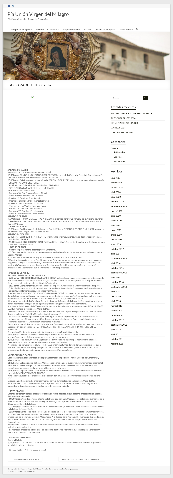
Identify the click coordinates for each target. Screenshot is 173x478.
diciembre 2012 (118, 315)
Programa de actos (71, 29)
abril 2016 (116, 263)
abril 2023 (116, 196)
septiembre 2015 (119, 272)
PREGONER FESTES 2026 (123, 118)
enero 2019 (116, 234)
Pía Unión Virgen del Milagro (38, 14)
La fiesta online (126, 29)
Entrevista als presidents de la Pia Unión (81, 459)
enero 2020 (116, 220)
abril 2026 (116, 178)
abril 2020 (116, 215)
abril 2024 (116, 192)
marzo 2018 (116, 239)
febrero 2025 (117, 187)
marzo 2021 (116, 211)
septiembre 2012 (119, 324)
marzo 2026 (116, 182)
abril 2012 (116, 334)
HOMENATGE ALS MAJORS (124, 123)
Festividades (32, 450)
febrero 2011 (117, 343)
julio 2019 (115, 225)
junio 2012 (116, 329)
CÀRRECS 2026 (118, 127)
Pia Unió (87, 29)
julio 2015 (115, 277)
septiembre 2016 (119, 258)
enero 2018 (116, 244)
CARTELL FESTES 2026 (122, 132)
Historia (40, 29)
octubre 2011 (117, 339)
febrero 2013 (117, 310)
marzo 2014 (116, 296)
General (42, 450)
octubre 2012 (117, 320)
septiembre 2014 (119, 287)
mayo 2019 (116, 230)
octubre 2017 (117, 249)
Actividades (119, 152)
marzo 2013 (116, 305)
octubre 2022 (117, 201)
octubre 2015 (117, 268)
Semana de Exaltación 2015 (25, 459)
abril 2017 (116, 253)
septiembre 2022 (119, 206)
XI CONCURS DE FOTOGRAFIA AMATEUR (131, 113)
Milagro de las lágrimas (22, 29)
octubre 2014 (117, 282)
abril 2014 (116, 291)
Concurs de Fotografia (105, 29)
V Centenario (53, 29)
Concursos (119, 156)
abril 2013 (116, 301)
